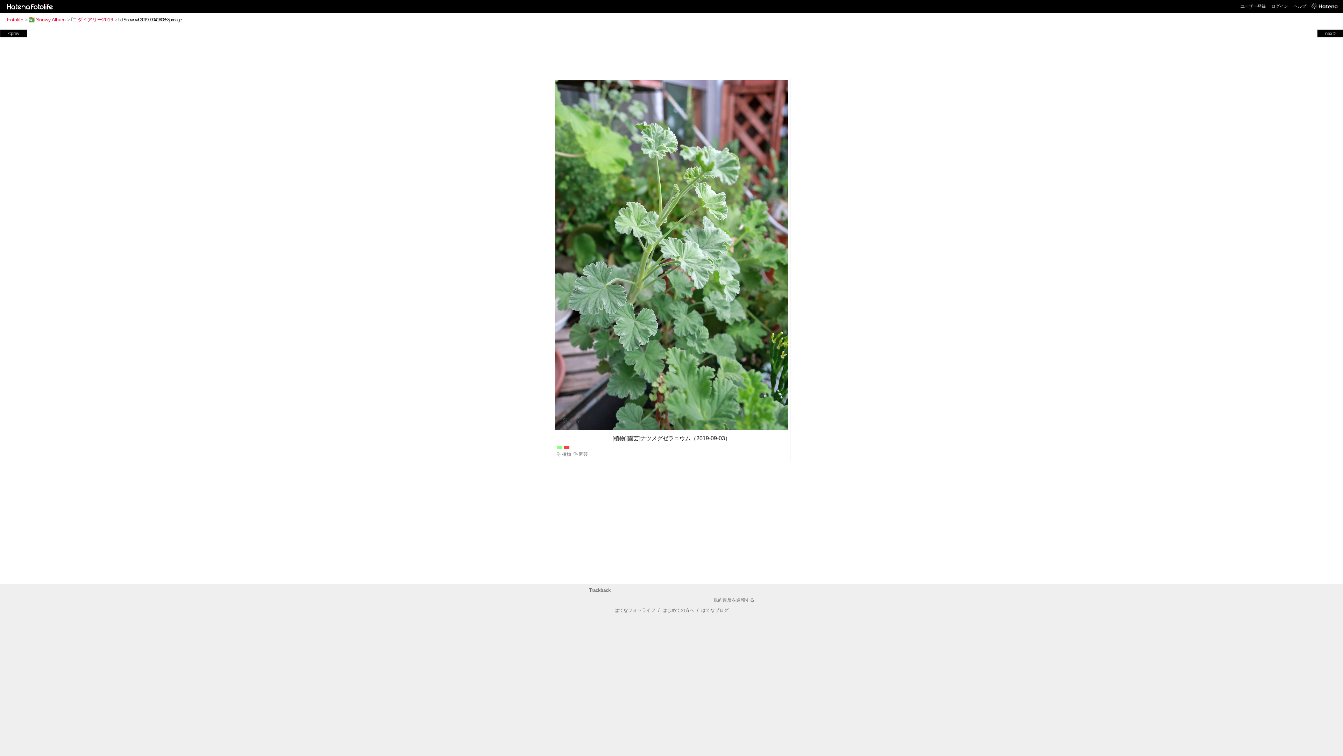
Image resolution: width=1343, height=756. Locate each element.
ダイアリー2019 (95, 19)
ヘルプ (1300, 6)
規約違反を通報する (733, 600)
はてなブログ (715, 610)
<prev (14, 33)
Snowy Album (51, 19)
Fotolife (15, 19)
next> (1331, 33)
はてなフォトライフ (634, 610)
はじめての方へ (678, 610)
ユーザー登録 (1253, 6)
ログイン (1279, 6)
